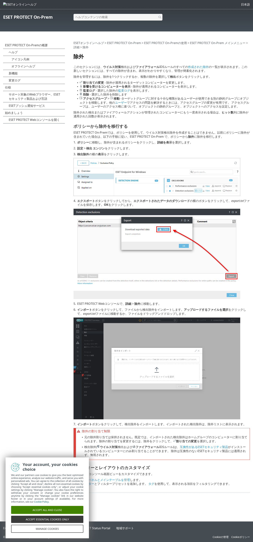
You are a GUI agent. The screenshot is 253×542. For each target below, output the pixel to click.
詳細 (76, 47)
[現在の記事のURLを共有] (237, 55)
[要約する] (248, 55)
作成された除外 (198, 67)
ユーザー (121, 102)
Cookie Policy (41, 501)
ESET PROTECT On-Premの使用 (165, 43)
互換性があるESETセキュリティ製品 (204, 447)
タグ (151, 484)
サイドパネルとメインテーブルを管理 (104, 480)
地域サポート (125, 528)
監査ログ (124, 90)
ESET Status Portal (97, 528)
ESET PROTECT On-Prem (28, 17)
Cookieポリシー (240, 537)
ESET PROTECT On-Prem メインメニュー (217, 43)
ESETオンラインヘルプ (89, 43)
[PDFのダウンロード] (242, 55)
